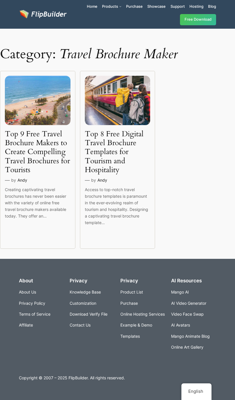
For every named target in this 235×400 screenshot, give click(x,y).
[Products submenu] (120, 6)
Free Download (198, 19)
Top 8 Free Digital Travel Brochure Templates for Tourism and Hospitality (114, 151)
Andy (22, 180)
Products (110, 6)
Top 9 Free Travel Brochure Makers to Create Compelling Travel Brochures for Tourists (37, 151)
